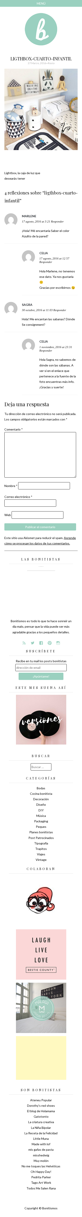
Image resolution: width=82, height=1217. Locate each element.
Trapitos (41, 849)
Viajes (41, 854)
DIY (41, 810)
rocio (51, 63)
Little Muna (41, 1138)
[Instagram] (58, 643)
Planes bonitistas (41, 832)
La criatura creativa (41, 1122)
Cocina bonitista (41, 793)
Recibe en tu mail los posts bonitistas (41, 661)
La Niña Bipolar (41, 1127)
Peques (41, 826)
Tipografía (41, 843)
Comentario (13, 429)
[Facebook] (41, 643)
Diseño (41, 804)
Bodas (41, 788)
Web (7, 515)
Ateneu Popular (41, 1100)
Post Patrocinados (41, 838)
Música (41, 816)
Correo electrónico (18, 497)
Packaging (41, 821)
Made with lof (41, 1144)
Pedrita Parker (41, 1177)
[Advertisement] (41, 1058)
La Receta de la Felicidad (41, 1133)
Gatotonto (41, 1116)
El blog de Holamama (41, 1111)
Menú (41, 3)
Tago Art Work (41, 1182)
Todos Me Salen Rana (41, 1188)
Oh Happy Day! (41, 1171)
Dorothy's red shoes (41, 1105)
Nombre (10, 486)
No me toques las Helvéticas (41, 1166)
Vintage (41, 860)
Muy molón (41, 1161)
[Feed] (24, 643)
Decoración (41, 799)
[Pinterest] (50, 643)
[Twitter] (33, 643)
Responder (57, 221)
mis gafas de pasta (41, 1149)
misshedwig (41, 1155)
